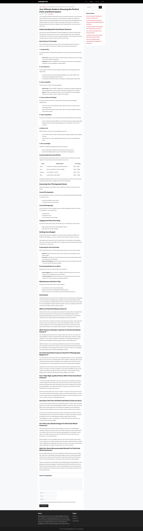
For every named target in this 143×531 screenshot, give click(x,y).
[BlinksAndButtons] (43, 1)
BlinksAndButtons (70, 528)
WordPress (81, 528)
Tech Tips (97, 1)
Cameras (91, 1)
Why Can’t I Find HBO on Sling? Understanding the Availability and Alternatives (93, 41)
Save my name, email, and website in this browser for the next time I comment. (58, 502)
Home (86, 1)
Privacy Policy (76, 520)
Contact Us (75, 518)
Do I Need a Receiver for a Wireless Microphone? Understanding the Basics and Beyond (95, 22)
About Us (75, 516)
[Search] (100, 7)
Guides (102, 1)
